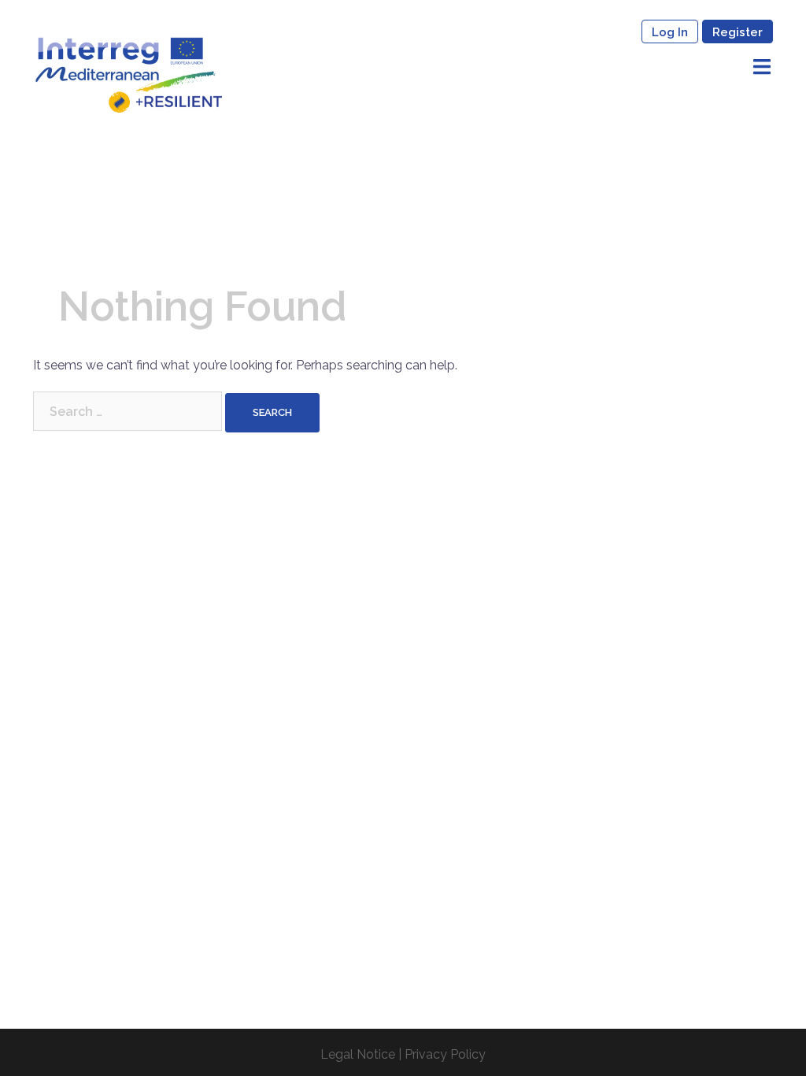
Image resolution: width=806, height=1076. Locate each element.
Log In (670, 32)
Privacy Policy (445, 1054)
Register (737, 32)
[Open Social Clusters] (128, 73)
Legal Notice (357, 1054)
